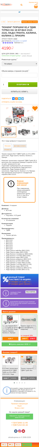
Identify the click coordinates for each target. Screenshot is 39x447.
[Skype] (19, 98)
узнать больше (27, 56)
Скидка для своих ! (20, 284)
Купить (13, 378)
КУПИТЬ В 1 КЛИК (19, 92)
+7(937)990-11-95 (19, 423)
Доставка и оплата (20, 146)
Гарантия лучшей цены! (11, 56)
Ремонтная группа (9, 59)
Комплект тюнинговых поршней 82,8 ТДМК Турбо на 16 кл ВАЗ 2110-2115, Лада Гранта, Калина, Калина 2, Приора (10, 371)
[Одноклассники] (16, 98)
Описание (8, 146)
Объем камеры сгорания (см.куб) (15, 71)
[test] (19, 12)
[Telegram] (22, 98)
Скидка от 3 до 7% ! (20, 282)
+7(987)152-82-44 (19, 425)
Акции (19, 406)
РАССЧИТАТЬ (31, 292)
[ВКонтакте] (13, 98)
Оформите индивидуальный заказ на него (19, 416)
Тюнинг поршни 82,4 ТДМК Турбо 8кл (28, 369)
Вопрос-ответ (19, 408)
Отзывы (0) (7, 149)
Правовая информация (19, 404)
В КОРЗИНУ (22, 84)
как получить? (25, 53)
